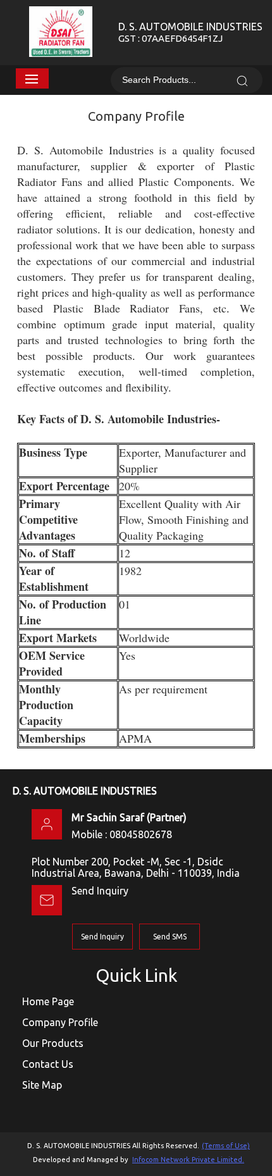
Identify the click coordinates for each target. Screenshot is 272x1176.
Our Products (52, 1043)
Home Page (48, 1001)
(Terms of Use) (226, 1145)
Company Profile (60, 1022)
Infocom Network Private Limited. (188, 1159)
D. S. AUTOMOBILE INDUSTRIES (190, 32)
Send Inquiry (99, 890)
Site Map (42, 1085)
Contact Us (47, 1064)
